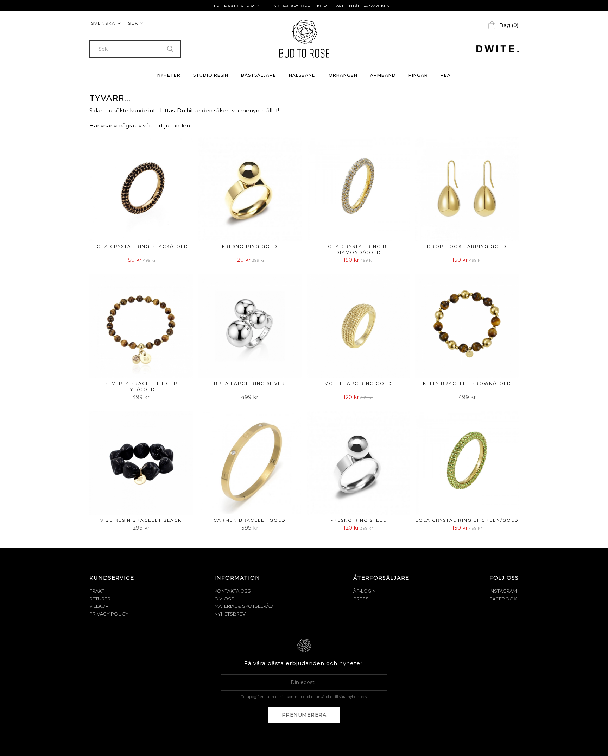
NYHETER (168, 75)
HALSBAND (302, 75)
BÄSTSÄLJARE (258, 75)
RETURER (99, 598)
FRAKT (96, 591)
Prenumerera (304, 715)
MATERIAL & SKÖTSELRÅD (243, 606)
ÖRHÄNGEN (343, 75)
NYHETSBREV (230, 614)
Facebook (503, 598)
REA (446, 75)
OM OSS (224, 598)
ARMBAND (383, 75)
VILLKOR (99, 606)
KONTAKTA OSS (232, 591)
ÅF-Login (364, 591)
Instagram (503, 591)
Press (361, 598)
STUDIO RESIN (210, 75)
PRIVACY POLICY (108, 614)
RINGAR (418, 75)
